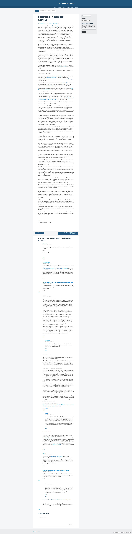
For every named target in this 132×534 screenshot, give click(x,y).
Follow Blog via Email (87, 23)
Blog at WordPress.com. (36, 531)
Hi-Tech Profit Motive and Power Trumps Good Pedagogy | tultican (56, 470)
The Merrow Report (66, 4)
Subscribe (76, 7)
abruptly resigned (62, 66)
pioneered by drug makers (51, 77)
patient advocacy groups (69, 79)
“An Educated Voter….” (61, 7)
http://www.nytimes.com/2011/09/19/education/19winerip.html (55, 268)
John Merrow (50, 23)
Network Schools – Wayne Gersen (56, 456)
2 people (47, 408)
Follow (84, 31)
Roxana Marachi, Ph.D (47, 431)
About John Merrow (70, 7)
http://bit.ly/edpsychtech (48, 438)
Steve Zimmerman (46, 262)
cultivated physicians (44, 79)
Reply (43, 258)
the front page (55, 26)
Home (55, 7)
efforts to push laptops (57, 76)
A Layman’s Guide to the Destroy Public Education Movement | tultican (57, 499)
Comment (70, 524)
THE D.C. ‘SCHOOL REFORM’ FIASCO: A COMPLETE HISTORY (70, 233)
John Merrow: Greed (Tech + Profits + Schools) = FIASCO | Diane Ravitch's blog (58, 282)
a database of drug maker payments (49, 85)
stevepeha (45, 243)
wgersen (46, 413)
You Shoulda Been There (39, 232)
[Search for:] (86, 15)
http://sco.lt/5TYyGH (57, 444)
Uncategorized (56, 23)
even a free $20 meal (63, 82)
